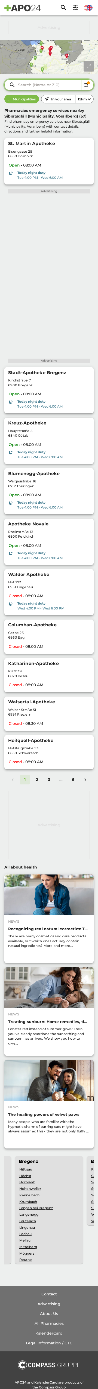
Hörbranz (27, 1182)
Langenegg (28, 1214)
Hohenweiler (30, 1189)
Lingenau (27, 1227)
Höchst (25, 1176)
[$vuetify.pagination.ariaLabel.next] (85, 779)
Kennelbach (29, 1195)
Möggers (26, 1253)
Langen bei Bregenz (36, 1208)
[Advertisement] (49, 27)
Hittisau (25, 1169)
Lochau (25, 1234)
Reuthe (25, 1260)
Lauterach (27, 1221)
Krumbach (28, 1202)
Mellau (24, 1240)
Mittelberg (28, 1247)
